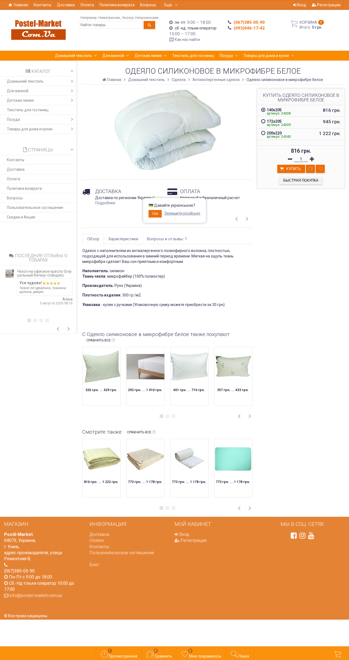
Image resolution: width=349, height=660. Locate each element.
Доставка (66, 5)
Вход (301, 5)
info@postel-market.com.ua (36, 595)
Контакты (42, 5)
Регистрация (328, 5)
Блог (94, 564)
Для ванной (113, 55)
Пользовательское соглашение (35, 207)
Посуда (226, 55)
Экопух (128, 18)
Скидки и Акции (21, 217)
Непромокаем (146, 18)
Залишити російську (182, 213)
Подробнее (105, 203)
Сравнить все (98, 340)
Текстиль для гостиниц (193, 55)
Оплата (87, 5)
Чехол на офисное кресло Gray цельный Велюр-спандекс (44, 273)
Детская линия (148, 55)
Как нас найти (187, 39)
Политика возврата (117, 5)
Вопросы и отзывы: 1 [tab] (167, 238)
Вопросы (148, 5)
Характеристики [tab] (123, 238)
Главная (21, 5)
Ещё (168, 5)
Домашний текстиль (73, 55)
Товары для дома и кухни (266, 55)
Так (155, 214)
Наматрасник (109, 18)
